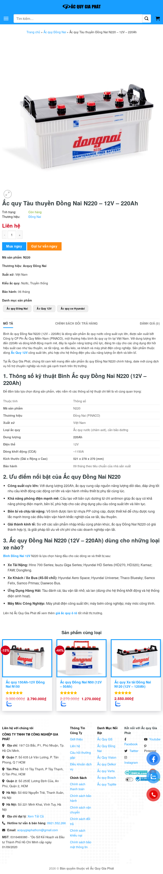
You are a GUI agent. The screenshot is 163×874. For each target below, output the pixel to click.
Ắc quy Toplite (106, 784)
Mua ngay (14, 246)
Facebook (131, 744)
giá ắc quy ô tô (66, 613)
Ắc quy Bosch (106, 777)
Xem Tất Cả (36, 816)
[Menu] (6, 18)
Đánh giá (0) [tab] (150, 323)
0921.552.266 (56, 823)
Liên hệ (75, 746)
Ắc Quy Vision (106, 757)
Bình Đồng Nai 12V (16, 556)
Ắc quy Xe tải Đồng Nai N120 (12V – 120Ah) (132, 684)
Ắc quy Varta (106, 771)
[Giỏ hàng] (158, 18)
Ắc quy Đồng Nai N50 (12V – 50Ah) (81, 684)
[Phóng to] (8, 194)
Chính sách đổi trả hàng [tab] (76, 323)
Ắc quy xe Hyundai (73, 308)
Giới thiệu (76, 739)
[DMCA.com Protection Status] (136, 772)
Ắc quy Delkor (106, 764)
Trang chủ (33, 32)
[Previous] (8, 669)
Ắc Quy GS (104, 739)
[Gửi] (146, 18)
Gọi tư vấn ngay (44, 246)
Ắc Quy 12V (44, 308)
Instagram (131, 762)
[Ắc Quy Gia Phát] (81, 6)
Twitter (133, 750)
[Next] (154, 669)
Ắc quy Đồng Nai (55, 32)
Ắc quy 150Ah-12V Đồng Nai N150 (25, 684)
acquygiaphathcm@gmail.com (37, 830)
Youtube (154, 739)
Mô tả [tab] (8, 323)
